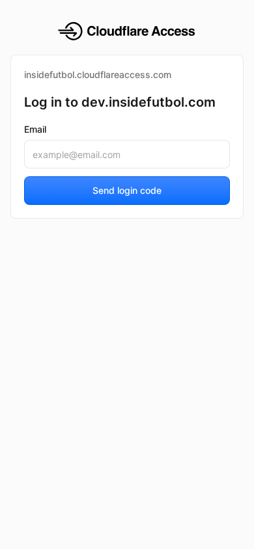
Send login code (127, 190)
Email (35, 129)
